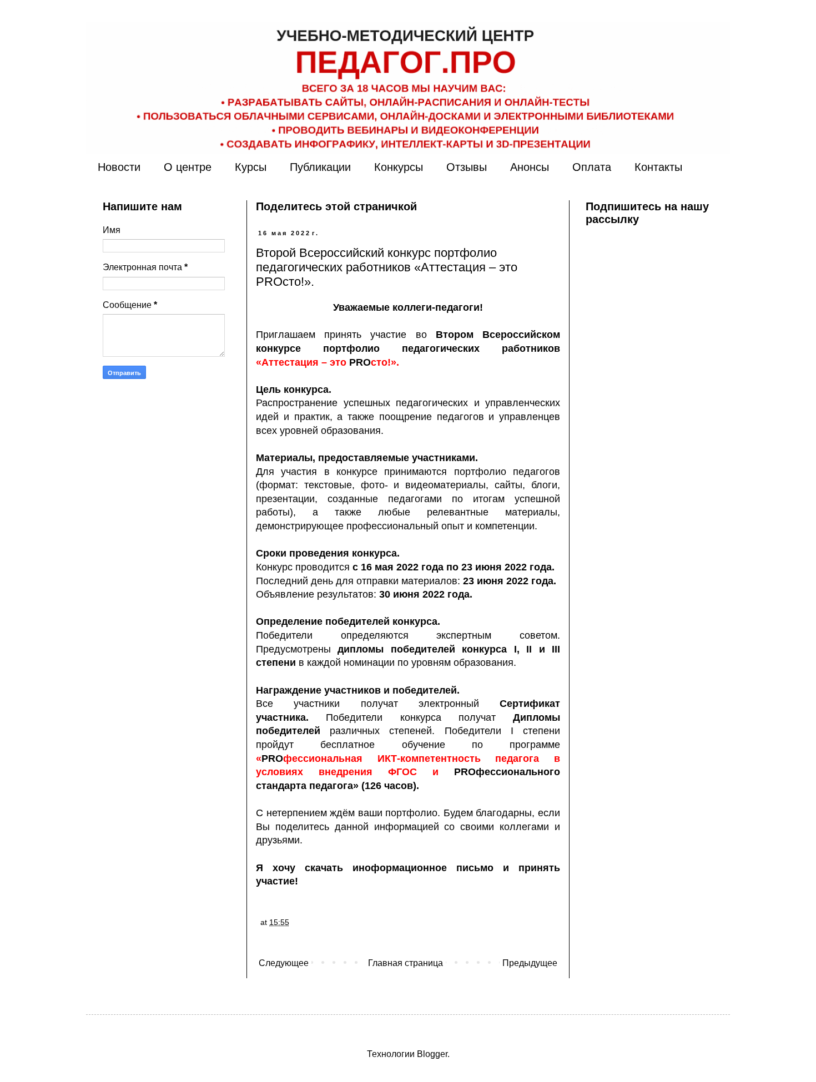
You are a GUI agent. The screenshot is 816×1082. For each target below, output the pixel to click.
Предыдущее (529, 963)
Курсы (250, 167)
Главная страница (405, 963)
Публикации (320, 167)
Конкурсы (398, 167)
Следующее (284, 963)
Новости (119, 167)
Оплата (591, 167)
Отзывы (466, 167)
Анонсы (529, 167)
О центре (187, 167)
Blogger (432, 1054)
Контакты (658, 167)
